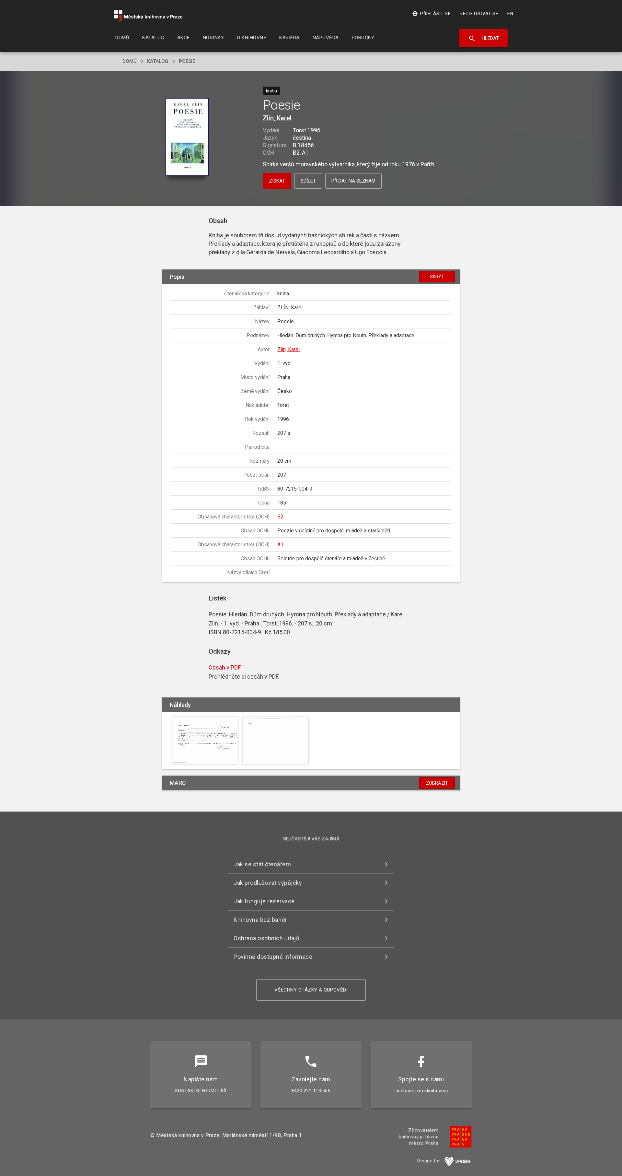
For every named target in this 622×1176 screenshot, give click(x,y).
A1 (280, 544)
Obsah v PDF (225, 667)
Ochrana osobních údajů (266, 938)
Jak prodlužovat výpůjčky (268, 882)
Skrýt (437, 276)
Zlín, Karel (277, 118)
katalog (157, 61)
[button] (187, 137)
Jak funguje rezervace (264, 901)
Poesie (187, 61)
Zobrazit (437, 783)
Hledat (483, 38)
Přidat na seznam (353, 181)
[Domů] (148, 16)
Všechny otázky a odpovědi (311, 990)
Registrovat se (479, 13)
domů (129, 61)
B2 (280, 517)
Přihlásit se (431, 14)
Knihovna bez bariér (260, 919)
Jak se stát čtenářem (262, 864)
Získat (277, 181)
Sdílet (308, 181)
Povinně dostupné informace (273, 956)
